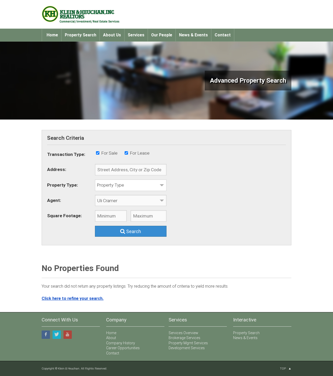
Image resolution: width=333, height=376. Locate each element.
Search (133, 231)
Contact (223, 34)
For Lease (140, 152)
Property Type (110, 185)
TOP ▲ (285, 368)
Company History (120, 343)
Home (52, 34)
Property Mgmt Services (188, 343)
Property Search (80, 34)
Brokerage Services (184, 338)
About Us (112, 34)
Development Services (187, 348)
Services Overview (183, 333)
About (111, 338)
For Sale (109, 152)
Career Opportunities (123, 348)
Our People (161, 34)
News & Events (193, 34)
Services (136, 34)
